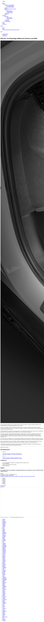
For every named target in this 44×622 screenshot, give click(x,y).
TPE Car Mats (9, 17)
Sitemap (7, 475)
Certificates (7, 13)
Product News (5, 34)
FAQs (6, 14)
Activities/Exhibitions (10, 6)
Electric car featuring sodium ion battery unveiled (11, 29)
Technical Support (10, 11)
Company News (5, 33)
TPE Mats (6, 16)
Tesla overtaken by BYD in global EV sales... (12, 458)
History (6, 7)
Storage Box (7, 20)
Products (4, 15)
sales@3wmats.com (6, 465)
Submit (1, 473)
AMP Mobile (11, 475)
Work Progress (9, 10)
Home (4, 3)
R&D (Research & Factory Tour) (10, 8)
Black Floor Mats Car (8, 476)
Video (4, 23)
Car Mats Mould (7, 21)
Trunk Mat (2, 476)
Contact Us (4, 24)
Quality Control (9, 12)
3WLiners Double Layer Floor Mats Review (12, 454)
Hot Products (2, 475)
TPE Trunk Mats (10, 18)
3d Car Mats (26, 476)
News (4, 22)
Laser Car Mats (14, 476)
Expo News (5, 35)
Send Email (2, 486)
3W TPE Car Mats (31, 476)
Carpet (8, 19)
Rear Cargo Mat (20, 476)
